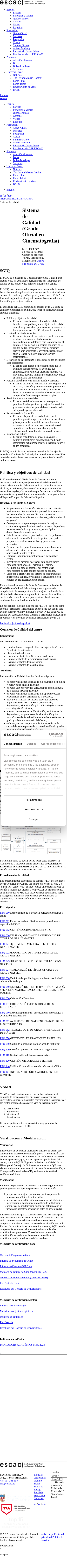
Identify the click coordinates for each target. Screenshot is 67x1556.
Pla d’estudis (6, 1322)
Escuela (10, 9)
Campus (17, 21)
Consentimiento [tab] (13, 743)
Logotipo (17, 27)
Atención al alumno (23, 60)
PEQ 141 (5, 1072)
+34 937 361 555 (9, 1480)
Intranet (4, 95)
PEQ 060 (5, 1012)
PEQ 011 (4, 921)
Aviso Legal (47, 1534)
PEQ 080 (5, 1043)
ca (3, 98)
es (1, 98)
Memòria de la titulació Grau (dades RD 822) (23, 1271)
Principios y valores (23, 15)
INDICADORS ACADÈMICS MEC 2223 (22, 1344)
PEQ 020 (5, 935)
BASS (16, 89)
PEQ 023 (5, 961)
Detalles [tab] (31, 743)
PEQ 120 (5, 1060)
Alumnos (11, 57)
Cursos (16, 42)
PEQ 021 (5, 944)
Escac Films (19, 80)
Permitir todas (34, 799)
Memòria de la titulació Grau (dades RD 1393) (24, 1277)
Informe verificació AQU (13, 1305)
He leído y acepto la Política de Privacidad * (57, 1487)
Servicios (17, 69)
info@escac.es (7, 1483)
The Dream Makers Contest (27, 77)
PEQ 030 (5, 978)
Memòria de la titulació (12, 1316)
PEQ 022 (5, 952)
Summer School (21, 45)
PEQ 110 (4, 1055)
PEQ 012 (5, 929)
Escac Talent (19, 83)
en (5, 98)
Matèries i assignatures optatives (16, 1311)
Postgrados (18, 39)
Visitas (16, 24)
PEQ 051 (5, 1004)
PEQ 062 (5, 1029)
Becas (16, 63)
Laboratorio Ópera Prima (26, 51)
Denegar (33, 819)
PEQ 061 (5, 1021)
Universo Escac (15, 72)
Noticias (17, 75)
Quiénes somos (21, 18)
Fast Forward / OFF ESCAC (28, 54)
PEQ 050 (5, 998)
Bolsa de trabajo (21, 66)
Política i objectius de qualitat (15, 623)
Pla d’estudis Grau (9, 1283)
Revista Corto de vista (24, 86)
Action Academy (21, 48)
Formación (12, 30)
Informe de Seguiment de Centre (16, 1260)
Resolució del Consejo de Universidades (20, 1288)
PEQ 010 (5, 912)
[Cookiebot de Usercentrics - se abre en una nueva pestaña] (49, 735)
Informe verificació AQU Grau (16, 1266)
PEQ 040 (5, 986)
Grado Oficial (20, 33)
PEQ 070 (5, 1038)
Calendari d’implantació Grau (15, 1255)
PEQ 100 (5, 1049)
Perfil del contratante (39, 1494)
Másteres (17, 36)
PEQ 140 (5, 1066)
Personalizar (32, 809)
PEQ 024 (5, 969)
